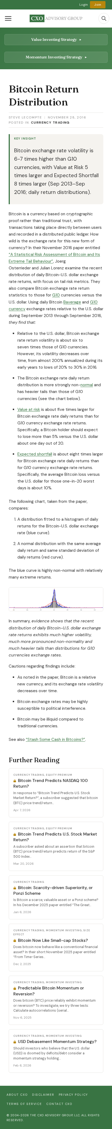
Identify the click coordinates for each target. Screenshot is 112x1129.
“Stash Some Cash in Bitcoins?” (55, 739)
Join (97, 4)
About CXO (17, 1095)
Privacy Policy (73, 1095)
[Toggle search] (103, 18)
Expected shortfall (34, 454)
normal (86, 385)
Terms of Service (24, 1104)
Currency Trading (50, 122)
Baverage (72, 302)
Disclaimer (43, 1095)
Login (83, 4)
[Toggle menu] (8, 18)
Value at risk (28, 409)
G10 (56, 295)
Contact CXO (59, 1104)
